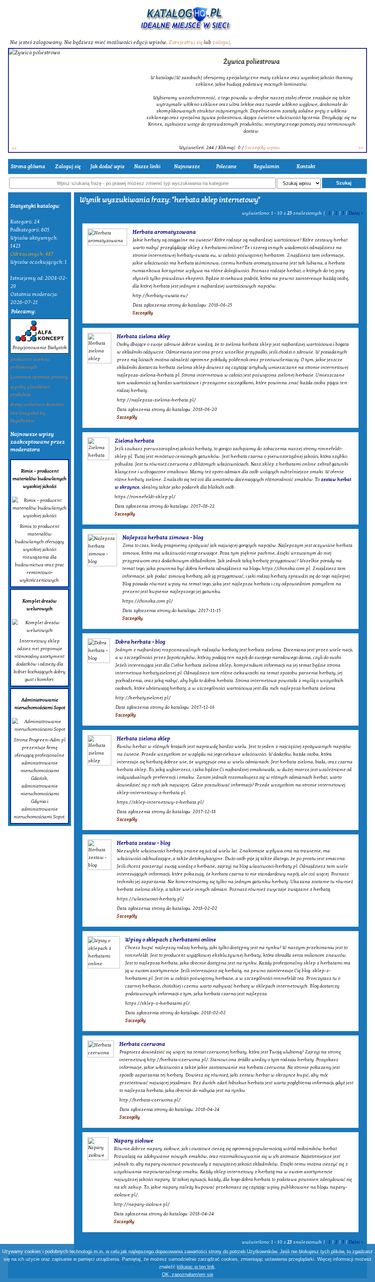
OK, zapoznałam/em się (187, 1274)
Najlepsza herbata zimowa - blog (162, 537)
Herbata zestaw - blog (143, 843)
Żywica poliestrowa (251, 62)
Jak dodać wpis (107, 166)
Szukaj (344, 183)
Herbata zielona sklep (143, 336)
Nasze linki (147, 166)
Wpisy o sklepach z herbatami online (170, 939)
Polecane (226, 166)
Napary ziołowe (133, 1140)
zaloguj (221, 42)
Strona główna (28, 166)
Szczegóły (143, 313)
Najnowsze (187, 166)
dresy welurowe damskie (37, 404)
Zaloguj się (68, 166)
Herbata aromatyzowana (164, 232)
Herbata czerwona (142, 1044)
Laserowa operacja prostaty (39, 377)
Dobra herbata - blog (140, 641)
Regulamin (266, 166)
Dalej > (356, 213)
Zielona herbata (134, 440)
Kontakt (306, 166)
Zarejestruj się (185, 42)
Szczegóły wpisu (262, 148)
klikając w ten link (196, 1267)
